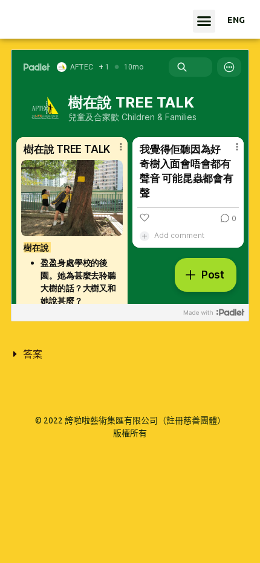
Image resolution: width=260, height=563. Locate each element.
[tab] (130, 354)
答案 (32, 354)
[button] (204, 21)
